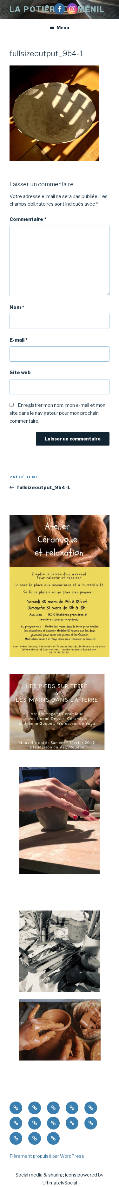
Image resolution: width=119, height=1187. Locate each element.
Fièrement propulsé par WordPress (47, 1156)
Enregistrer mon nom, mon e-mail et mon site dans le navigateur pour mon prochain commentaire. (57, 413)
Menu (62, 27)
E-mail (19, 340)
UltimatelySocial (59, 1183)
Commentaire (28, 219)
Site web (20, 372)
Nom (17, 307)
